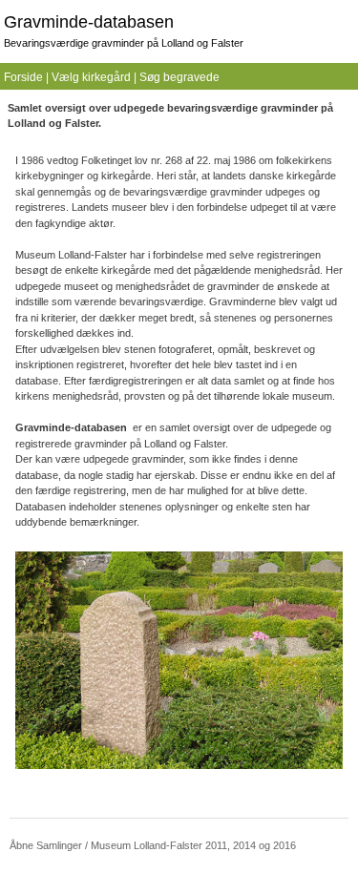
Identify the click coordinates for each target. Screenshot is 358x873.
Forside (23, 77)
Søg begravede (179, 77)
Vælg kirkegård (91, 77)
